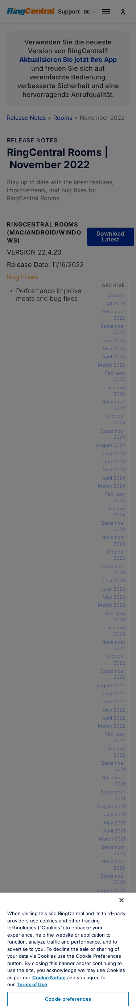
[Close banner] (121, 900)
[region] (68, 950)
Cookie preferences (68, 999)
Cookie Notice (49, 977)
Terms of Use (32, 984)
